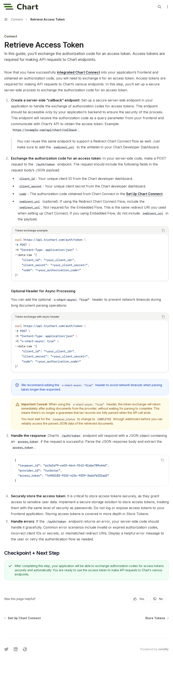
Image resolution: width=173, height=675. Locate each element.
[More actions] (167, 7)
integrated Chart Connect (78, 72)
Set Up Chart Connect (144, 194)
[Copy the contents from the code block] (163, 230)
